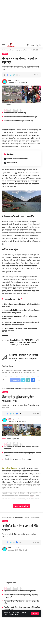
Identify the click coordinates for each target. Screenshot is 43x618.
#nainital (13, 340)
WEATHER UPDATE (24, 345)
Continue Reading (21, 506)
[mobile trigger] (4, 45)
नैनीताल (5, 53)
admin (9, 80)
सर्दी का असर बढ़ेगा (12, 163)
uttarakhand (21, 342)
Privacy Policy (13, 372)
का (19, 282)
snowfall (13, 342)
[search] (28, 45)
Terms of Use (14, 614)
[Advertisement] (21, 21)
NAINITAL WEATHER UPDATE (27, 340)
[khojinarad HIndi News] (11, 45)
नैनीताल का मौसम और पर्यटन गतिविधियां (16, 159)
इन (13, 227)
